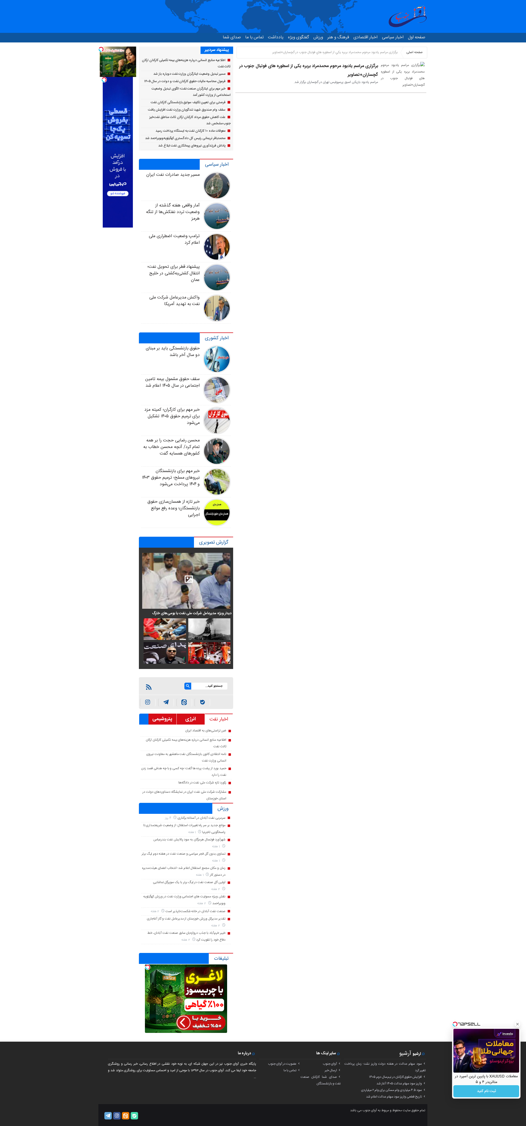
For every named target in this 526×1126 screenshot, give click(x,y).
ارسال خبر (331, 1070)
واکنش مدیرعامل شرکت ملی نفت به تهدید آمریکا (174, 301)
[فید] (148, 687)
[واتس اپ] (166, 702)
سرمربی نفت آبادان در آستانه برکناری (201, 818)
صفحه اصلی (414, 52)
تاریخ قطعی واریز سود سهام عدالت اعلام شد (394, 1096)
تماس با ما (254, 37)
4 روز (168, 818)
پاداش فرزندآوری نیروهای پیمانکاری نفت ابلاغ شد (191, 145)
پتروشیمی (162, 719)
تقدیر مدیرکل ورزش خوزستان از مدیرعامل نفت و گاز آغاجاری (186, 918)
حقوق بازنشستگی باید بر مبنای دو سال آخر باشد (173, 352)
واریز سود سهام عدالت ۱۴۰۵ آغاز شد (399, 1083)
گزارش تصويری (213, 542)
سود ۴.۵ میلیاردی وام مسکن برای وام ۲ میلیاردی (391, 1090)
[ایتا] (184, 702)
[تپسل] (147, 967)
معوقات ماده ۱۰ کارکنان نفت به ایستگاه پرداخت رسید (190, 131)
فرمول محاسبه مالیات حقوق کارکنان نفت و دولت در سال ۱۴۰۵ (184, 81)
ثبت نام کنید (486, 1091)
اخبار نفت (219, 719)
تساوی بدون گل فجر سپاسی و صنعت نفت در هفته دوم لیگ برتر (183, 854)
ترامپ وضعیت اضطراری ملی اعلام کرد (174, 239)
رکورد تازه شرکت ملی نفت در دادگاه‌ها (202, 782)
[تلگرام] (108, 1115)
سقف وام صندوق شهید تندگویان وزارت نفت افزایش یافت (186, 110)
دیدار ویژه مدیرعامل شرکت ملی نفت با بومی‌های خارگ (191, 613)
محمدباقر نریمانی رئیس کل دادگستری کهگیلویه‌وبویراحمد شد (185, 138)
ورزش (318, 37)
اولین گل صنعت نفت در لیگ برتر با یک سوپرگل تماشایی (189, 882)
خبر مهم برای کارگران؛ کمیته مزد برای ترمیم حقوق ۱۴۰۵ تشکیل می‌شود (172, 416)
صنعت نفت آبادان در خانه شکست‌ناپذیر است (195, 911)
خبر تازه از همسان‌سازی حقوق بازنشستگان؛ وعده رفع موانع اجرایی (173, 508)
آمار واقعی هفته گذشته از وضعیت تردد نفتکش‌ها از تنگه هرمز (173, 212)
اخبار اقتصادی (365, 37)
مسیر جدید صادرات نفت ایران (173, 175)
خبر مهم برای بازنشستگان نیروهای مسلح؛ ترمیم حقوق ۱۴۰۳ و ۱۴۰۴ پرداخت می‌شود (171, 477)
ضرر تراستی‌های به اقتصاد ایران (205, 730)
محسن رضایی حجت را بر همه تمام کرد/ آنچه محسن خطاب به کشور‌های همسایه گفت (171, 447)
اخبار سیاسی (393, 37)
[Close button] (517, 1024)
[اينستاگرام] (148, 702)
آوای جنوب (330, 1064)
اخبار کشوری (216, 338)
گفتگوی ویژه (298, 37)
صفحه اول (416, 37)
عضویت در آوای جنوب (282, 1064)
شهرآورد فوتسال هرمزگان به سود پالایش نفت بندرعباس (189, 839)
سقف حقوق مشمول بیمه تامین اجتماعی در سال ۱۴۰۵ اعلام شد (172, 382)
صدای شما (232, 37)
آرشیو (405, 1053)
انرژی (190, 719)
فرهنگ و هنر (338, 37)
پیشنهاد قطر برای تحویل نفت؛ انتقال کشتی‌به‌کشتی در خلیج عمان (173, 273)
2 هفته (216, 889)
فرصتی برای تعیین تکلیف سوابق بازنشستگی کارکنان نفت (188, 102)
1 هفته (192, 832)
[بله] (202, 702)
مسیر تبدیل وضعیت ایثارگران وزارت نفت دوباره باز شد (189, 74)
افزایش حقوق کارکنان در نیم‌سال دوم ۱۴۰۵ (395, 1077)
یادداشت (276, 37)
